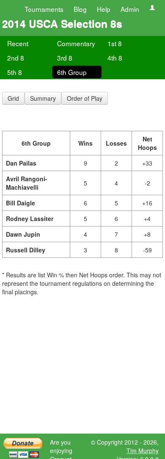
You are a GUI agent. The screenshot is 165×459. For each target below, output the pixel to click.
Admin (130, 9)
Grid (13, 98)
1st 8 (114, 43)
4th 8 (114, 57)
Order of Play (84, 98)
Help (103, 9)
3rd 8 (64, 57)
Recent (17, 43)
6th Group (72, 72)
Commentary (76, 43)
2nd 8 (15, 57)
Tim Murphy (142, 450)
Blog (80, 9)
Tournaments (44, 9)
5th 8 (14, 72)
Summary (43, 98)
